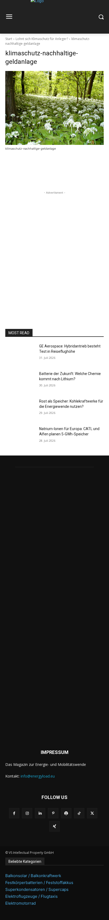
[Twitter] (92, 813)
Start (8, 39)
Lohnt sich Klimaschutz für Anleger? (42, 39)
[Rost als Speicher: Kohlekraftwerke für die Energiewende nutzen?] (20, 409)
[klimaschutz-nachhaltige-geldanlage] (54, 108)
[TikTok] (79, 813)
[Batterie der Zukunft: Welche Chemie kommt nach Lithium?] (20, 381)
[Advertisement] (54, 250)
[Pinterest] (53, 813)
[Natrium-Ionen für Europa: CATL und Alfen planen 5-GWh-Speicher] (20, 436)
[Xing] (54, 826)
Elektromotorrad (20, 903)
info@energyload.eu (38, 776)
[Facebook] (14, 813)
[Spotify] (66, 813)
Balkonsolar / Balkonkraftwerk (33, 875)
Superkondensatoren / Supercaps (37, 889)
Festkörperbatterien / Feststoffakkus (39, 882)
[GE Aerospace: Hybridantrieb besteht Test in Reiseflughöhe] (20, 354)
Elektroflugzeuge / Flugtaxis (31, 896)
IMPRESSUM (55, 752)
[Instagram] (27, 813)
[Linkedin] (40, 813)
